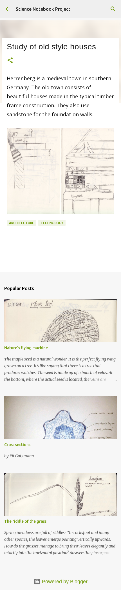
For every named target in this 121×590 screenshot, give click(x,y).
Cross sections (17, 444)
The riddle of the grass (25, 521)
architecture (21, 223)
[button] (10, 60)
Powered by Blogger (64, 581)
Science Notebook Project (43, 9)
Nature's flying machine (26, 348)
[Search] (113, 9)
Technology (52, 223)
